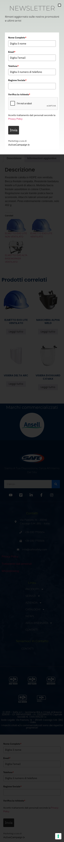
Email (11, 51)
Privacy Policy (15, 118)
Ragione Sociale (17, 80)
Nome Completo (17, 37)
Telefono (13, 66)
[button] (59, 5)
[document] (32, 421)
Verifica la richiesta (19, 94)
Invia (13, 130)
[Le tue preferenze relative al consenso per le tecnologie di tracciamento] (58, 836)
